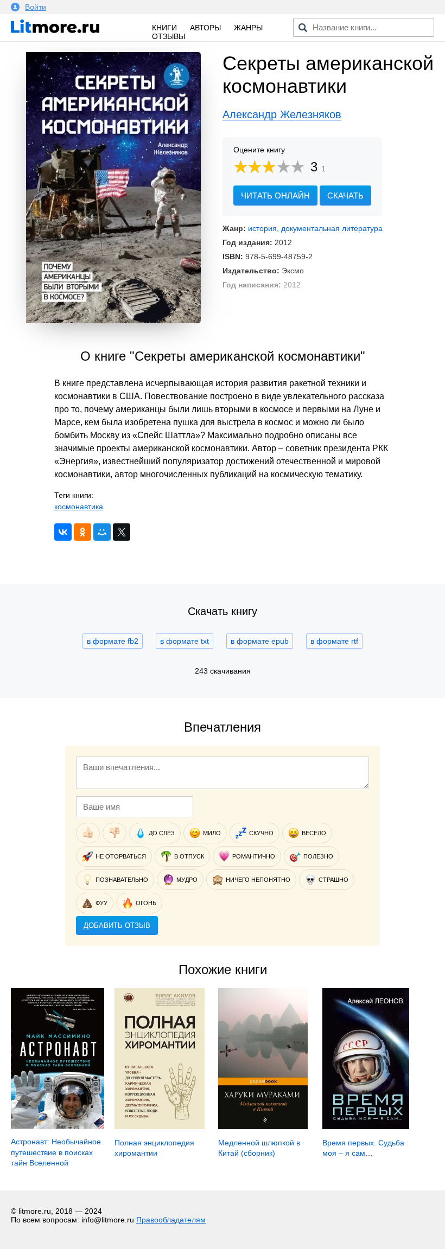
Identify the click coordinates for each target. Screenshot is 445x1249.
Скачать (345, 195)
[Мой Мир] (102, 532)
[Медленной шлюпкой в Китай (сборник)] (263, 1126)
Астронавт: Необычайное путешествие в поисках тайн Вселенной (56, 1152)
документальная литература (332, 228)
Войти (35, 7)
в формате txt (184, 641)
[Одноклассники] (82, 532)
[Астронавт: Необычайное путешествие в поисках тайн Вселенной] (57, 1126)
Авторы (205, 27)
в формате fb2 (112, 641)
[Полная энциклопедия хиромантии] (160, 1126)
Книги (164, 27)
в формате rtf (334, 641)
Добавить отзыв (117, 925)
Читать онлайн (275, 195)
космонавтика (78, 506)
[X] (121, 532)
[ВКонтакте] (63, 532)
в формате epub (260, 641)
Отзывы (168, 36)
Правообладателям (171, 1219)
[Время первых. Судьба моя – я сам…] (366, 1126)
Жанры (248, 27)
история (262, 228)
